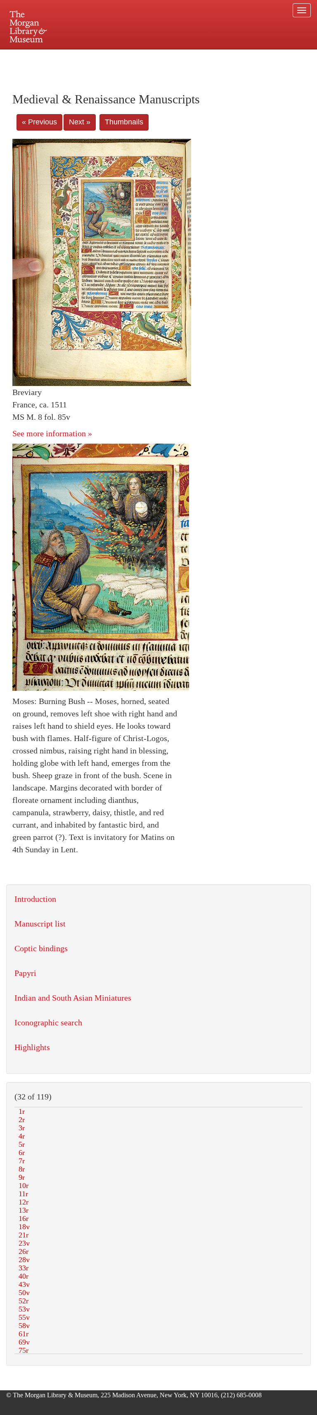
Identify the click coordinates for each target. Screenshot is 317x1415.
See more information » (52, 433)
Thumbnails (124, 122)
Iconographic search (48, 1022)
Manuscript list (40, 923)
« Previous (39, 122)
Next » (79, 122)
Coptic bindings (41, 948)
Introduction (35, 898)
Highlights (32, 1047)
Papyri (25, 973)
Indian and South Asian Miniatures (72, 997)
